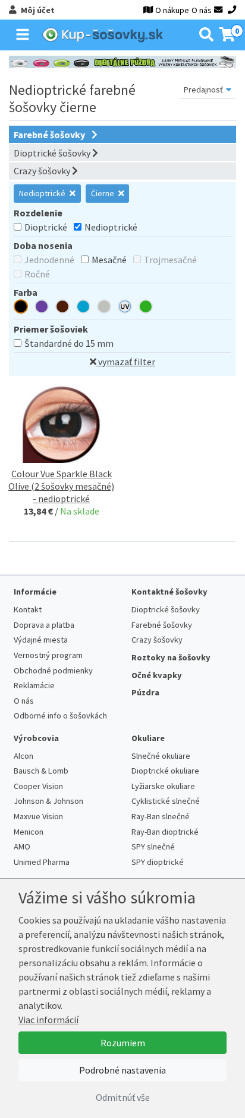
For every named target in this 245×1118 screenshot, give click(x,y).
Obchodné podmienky (53, 670)
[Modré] (83, 308)
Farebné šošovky (50, 134)
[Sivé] (104, 308)
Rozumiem (122, 1043)
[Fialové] (41, 308)
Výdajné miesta (41, 639)
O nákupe (172, 10)
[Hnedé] (62, 308)
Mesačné (109, 260)
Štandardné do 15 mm (69, 343)
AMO (22, 846)
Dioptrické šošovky (53, 153)
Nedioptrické (43, 193)
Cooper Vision (38, 786)
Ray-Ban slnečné (160, 816)
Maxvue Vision (38, 816)
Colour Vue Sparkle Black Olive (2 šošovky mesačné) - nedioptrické (61, 486)
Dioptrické (45, 227)
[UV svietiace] (125, 308)
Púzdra (145, 692)
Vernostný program (48, 655)
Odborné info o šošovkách (60, 715)
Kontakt (28, 609)
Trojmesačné (170, 260)
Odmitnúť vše (123, 1097)
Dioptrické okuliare (165, 770)
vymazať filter (125, 362)
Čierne (103, 193)
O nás (201, 10)
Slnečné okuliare (160, 755)
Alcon (23, 755)
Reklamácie (34, 685)
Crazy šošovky (43, 171)
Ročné (37, 274)
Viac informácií (48, 1020)
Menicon (28, 831)
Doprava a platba (44, 624)
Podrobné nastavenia (122, 1070)
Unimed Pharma (42, 862)
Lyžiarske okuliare (163, 786)
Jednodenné (49, 260)
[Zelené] (146, 308)
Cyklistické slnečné (165, 801)
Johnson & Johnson (48, 801)
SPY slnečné (153, 846)
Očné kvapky (156, 675)
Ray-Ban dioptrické (165, 831)
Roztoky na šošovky (171, 657)
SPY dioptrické (157, 862)
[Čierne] (21, 308)
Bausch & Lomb (41, 770)
